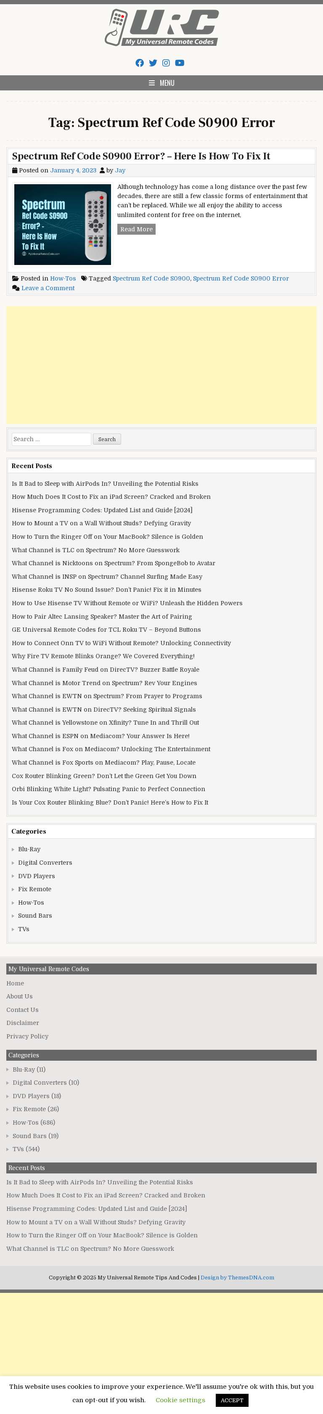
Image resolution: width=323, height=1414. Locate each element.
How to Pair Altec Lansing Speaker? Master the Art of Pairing (102, 616)
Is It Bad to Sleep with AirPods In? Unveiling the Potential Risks (105, 483)
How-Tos (63, 278)
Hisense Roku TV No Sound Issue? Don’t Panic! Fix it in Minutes (106, 589)
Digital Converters (45, 862)
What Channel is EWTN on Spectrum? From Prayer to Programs (107, 696)
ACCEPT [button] (232, 1400)
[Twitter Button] (153, 63)
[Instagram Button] (166, 63)
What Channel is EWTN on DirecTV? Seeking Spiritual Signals (104, 709)
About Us (19, 996)
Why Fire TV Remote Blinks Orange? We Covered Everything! (103, 656)
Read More (138, 230)
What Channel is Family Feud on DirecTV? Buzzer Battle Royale (105, 669)
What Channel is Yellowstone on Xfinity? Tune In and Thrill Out (105, 722)
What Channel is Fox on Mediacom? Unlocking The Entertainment (111, 749)
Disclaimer (22, 1022)
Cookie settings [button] (180, 1400)
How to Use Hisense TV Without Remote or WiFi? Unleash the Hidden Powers (127, 603)
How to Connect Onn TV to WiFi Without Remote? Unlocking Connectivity (121, 643)
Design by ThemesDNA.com (237, 1278)
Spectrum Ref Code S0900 (151, 278)
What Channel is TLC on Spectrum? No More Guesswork (96, 550)
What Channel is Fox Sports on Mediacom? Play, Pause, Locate (104, 762)
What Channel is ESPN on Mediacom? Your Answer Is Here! (101, 736)
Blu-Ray (29, 849)
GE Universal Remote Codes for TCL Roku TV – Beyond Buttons (106, 629)
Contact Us (22, 1009)
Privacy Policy (27, 1036)
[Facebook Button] (139, 63)
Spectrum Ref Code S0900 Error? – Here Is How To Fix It (141, 156)
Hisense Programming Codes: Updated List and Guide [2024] (102, 510)
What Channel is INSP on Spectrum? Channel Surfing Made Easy (107, 576)
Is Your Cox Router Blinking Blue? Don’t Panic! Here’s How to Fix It (110, 802)
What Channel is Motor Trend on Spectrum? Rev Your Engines (104, 683)
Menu (167, 83)
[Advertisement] (161, 365)
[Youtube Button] (180, 63)
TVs (23, 929)
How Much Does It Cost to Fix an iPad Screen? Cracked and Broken (111, 496)
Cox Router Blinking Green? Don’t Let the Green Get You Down (104, 776)
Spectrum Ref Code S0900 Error (241, 278)
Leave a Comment (47, 288)
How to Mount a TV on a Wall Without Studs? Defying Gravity (101, 523)
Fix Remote (34, 889)
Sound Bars (35, 915)
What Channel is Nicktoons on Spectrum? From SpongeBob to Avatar (113, 563)
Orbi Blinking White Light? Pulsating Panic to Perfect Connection (108, 789)
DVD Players (36, 876)
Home (15, 983)
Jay (120, 170)
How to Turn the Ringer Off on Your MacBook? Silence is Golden (107, 536)
